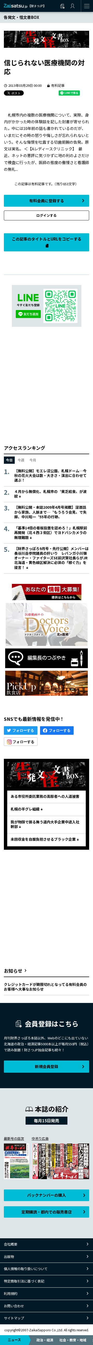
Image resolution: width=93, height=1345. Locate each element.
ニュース (14, 1339)
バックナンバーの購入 (46, 1195)
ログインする (46, 215)
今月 (32, 460)
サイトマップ (14, 1318)
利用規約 (10, 1293)
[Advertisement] (46, 385)
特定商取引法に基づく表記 (24, 1281)
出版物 (9, 1256)
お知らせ (13, 970)
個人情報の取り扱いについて (26, 1268)
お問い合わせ (14, 1305)
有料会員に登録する (46, 200)
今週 (21, 460)
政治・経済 (44, 1340)
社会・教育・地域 (72, 1340)
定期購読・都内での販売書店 (46, 1212)
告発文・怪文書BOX (21, 17)
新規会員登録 (46, 1066)
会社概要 (10, 1244)
